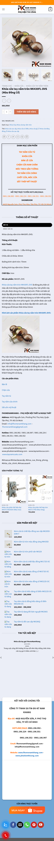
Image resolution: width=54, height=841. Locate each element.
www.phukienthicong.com (27, 755)
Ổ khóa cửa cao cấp (12, 131)
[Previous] (6, 42)
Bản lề (4, 384)
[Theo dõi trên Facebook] (13, 825)
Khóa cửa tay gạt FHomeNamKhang (27, 641)
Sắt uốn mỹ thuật (9, 407)
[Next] (48, 42)
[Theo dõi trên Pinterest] (34, 825)
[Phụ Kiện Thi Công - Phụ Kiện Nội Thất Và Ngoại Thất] (27, 9)
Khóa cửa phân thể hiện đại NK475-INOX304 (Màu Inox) (11, 508)
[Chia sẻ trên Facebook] (9, 137)
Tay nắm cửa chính (9, 401)
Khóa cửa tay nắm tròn (37, 86)
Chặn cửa (6, 390)
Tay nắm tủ (6, 396)
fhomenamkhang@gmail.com (14, 427)
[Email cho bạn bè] (18, 137)
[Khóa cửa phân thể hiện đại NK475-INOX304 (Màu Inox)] (14, 489)
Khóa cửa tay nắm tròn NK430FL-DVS (17, 284)
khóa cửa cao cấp (11, 129)
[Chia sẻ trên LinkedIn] (27, 137)
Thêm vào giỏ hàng (26, 111)
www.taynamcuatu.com (12, 454)
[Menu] (3, 9)
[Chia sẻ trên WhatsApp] (4, 137)
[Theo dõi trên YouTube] (41, 825)
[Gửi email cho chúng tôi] (20, 825)
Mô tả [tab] (5, 225)
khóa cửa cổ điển (23, 129)
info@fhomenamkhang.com (19, 423)
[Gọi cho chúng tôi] (27, 825)
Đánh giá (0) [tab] (8, 229)
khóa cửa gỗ (34, 129)
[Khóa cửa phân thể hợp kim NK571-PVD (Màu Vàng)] (40, 489)
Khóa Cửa (19, 86)
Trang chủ (7, 86)
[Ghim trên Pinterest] (22, 137)
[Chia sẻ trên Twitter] (13, 137)
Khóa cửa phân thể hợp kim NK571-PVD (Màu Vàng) (38, 508)
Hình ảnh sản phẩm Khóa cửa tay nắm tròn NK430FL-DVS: (26, 313)
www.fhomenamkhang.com (30, 752)
